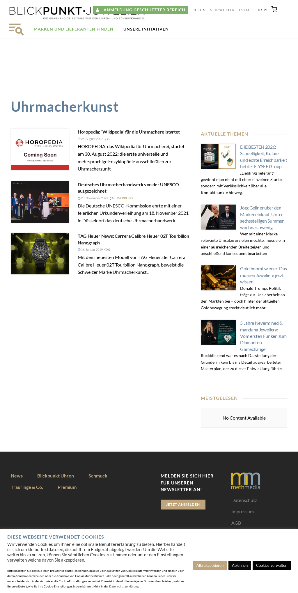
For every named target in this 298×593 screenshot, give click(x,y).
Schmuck (97, 475)
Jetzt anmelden (183, 504)
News (17, 475)
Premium (67, 487)
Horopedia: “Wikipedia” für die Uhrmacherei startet (129, 131)
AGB (236, 522)
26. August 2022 (91, 139)
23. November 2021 (94, 198)
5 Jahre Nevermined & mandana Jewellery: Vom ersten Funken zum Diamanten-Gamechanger (263, 336)
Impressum (242, 511)
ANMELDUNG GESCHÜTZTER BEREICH (142, 9)
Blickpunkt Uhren (55, 475)
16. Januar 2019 (91, 249)
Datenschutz (244, 500)
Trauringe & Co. (27, 487)
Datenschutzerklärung (124, 586)
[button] (274, 10)
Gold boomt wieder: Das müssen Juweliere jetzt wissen (263, 275)
